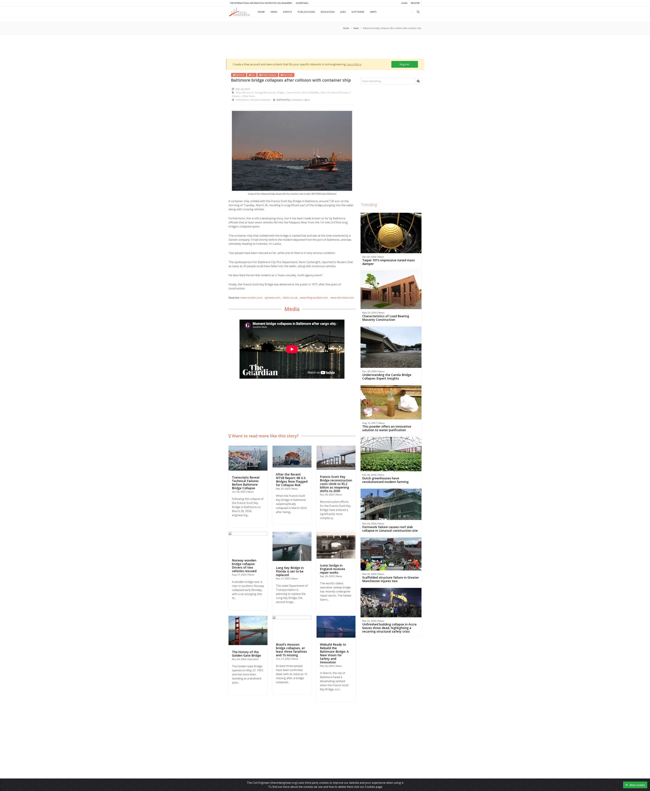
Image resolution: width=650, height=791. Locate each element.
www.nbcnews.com (342, 297)
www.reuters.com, (251, 297)
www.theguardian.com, (314, 297)
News (356, 28)
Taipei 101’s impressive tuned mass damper (388, 262)
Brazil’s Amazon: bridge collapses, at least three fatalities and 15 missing (291, 649)
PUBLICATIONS (306, 11)
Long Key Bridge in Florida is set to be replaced (290, 571)
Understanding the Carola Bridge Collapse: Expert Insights (386, 376)
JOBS (343, 11)
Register (404, 64)
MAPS (373, 11)
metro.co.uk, (290, 297)
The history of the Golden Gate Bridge (246, 653)
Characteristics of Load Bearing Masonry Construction (385, 318)
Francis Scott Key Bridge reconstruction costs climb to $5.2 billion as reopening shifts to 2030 (336, 484)
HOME (261, 11)
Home (346, 28)
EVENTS (287, 11)
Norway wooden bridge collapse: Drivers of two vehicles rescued (244, 565)
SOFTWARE (358, 11)
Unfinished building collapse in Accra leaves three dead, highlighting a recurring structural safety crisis (389, 627)
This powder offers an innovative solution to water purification (386, 428)
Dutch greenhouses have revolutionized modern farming (385, 480)
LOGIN (404, 3)
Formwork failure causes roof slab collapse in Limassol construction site (390, 529)
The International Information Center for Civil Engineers (261, 3)
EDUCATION (327, 11)
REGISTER (415, 3)
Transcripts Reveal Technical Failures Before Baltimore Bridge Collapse (245, 482)
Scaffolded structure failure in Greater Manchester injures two (390, 579)
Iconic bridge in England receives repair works (332, 569)
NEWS (273, 11)
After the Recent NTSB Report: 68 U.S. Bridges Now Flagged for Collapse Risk (292, 479)
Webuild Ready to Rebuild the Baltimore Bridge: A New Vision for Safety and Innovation (334, 653)
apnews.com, (273, 297)
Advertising (302, 3)
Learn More (353, 64)
